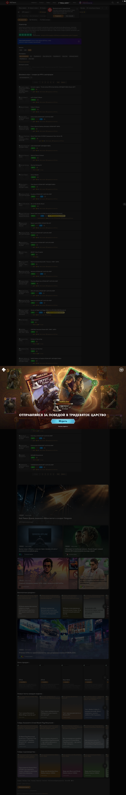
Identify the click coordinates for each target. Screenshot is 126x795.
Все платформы (34, 16)
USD (25, 50)
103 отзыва (41, 314)
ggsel (34, 91)
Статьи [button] (41, 2)
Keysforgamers (41, 218)
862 (58, 82)
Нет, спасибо (69, 16)
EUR (21, 50)
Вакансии (38, 780)
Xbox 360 (31, 58)
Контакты (44, 780)
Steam (34, 169)
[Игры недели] (106, 8)
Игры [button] (54, 2)
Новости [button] (33, 2)
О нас (29, 780)
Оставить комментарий (27, 522)
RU (73, 780)
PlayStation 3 (23, 58)
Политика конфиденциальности (56, 780)
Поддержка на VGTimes (52, 91)
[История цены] (36, 89)
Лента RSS (67, 780)
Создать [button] (26, 12)
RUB (30, 50)
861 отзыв (51, 218)
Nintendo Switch (73, 56)
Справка (19, 780)
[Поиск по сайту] (112, 2)
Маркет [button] (68, 2)
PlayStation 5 (37, 56)
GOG (34, 256)
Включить (45, 793)
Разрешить (58, 16)
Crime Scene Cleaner (94, 8)
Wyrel (34, 314)
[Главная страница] (11, 2)
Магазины (34, 19)
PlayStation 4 (56, 56)
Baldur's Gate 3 (34, 8)
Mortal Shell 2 (46, 8)
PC (31, 56)
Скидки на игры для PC (25, 67)
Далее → (63, 82)
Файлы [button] (61, 2)
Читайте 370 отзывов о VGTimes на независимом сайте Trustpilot (59, 35)
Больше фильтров (24, 62)
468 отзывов (42, 91)
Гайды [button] (48, 2)
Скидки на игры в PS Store (66, 67)
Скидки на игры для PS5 (51, 67)
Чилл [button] (74, 2)
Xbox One (64, 56)
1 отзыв (41, 169)
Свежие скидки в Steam (38, 67)
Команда (33, 780)
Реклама (24, 780)
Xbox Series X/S (47, 56)
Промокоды (58, 218)
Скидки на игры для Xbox (25, 69)
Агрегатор (25, 16)
